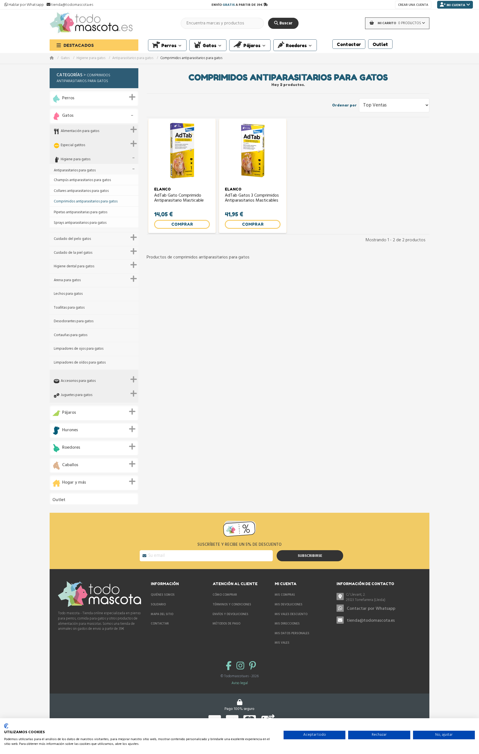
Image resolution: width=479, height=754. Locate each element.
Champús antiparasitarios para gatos (82, 180)
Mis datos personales (292, 633)
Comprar (182, 224)
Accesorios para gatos (78, 381)
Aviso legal (239, 683)
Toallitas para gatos (69, 308)
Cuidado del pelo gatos (72, 239)
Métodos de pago (226, 623)
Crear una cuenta (413, 5)
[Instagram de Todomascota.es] (241, 666)
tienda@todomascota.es (371, 620)
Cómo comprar (225, 594)
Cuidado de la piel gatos (73, 253)
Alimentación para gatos (80, 131)
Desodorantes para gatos (73, 321)
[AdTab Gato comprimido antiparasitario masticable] (182, 150)
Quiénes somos (163, 594)
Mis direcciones (287, 623)
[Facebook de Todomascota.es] (230, 666)
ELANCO (162, 189)
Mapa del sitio (162, 614)
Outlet (58, 500)
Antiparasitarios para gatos (132, 58)
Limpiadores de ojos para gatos (78, 349)
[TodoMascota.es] (91, 23)
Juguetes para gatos (76, 395)
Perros (68, 98)
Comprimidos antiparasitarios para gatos (86, 201)
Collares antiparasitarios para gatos (81, 191)
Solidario (158, 604)
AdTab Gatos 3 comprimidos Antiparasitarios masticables (252, 198)
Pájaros (69, 413)
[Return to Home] (55, 58)
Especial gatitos (73, 145)
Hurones (70, 430)
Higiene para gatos (91, 58)
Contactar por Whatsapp (371, 608)
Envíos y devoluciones (230, 614)
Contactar (160, 623)
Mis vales (282, 642)
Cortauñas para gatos (70, 335)
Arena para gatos (67, 280)
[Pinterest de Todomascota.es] (252, 666)
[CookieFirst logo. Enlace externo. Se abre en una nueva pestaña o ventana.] (6, 725)
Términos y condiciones (232, 604)
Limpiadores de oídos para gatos (80, 362)
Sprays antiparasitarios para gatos (80, 223)
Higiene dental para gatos (74, 266)
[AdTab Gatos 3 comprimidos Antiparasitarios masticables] (252, 150)
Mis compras (285, 594)
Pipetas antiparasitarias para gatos (80, 212)
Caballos (70, 465)
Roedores (71, 448)
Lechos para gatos (68, 294)
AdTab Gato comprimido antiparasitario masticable (179, 198)
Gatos (65, 58)
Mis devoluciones (288, 604)
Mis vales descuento (291, 614)
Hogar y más (74, 482)
